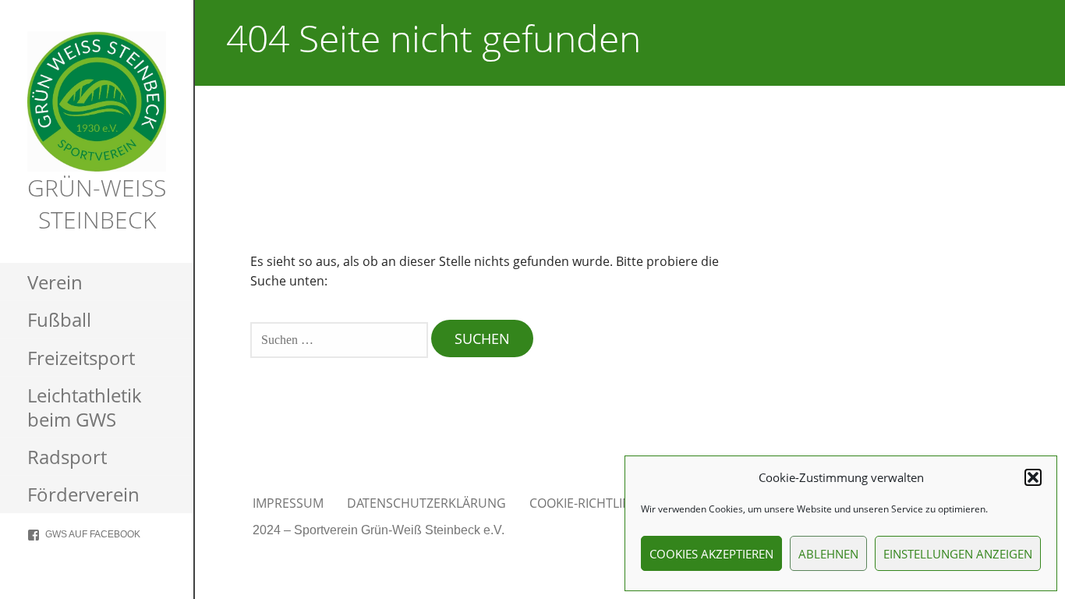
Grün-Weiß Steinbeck (96, 204)
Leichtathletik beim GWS (84, 407)
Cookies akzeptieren (711, 554)
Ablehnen (828, 554)
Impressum (288, 503)
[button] (1033, 477)
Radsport (67, 457)
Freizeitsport (81, 357)
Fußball (59, 319)
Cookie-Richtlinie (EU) (599, 503)
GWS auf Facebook (92, 534)
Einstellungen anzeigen (957, 554)
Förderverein (83, 494)
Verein (55, 282)
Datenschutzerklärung (426, 503)
